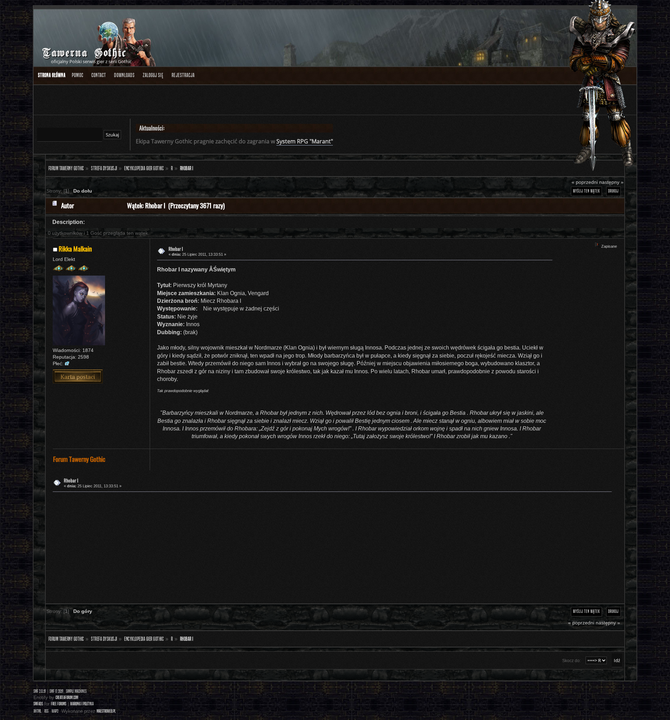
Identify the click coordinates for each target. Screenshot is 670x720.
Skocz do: (571, 660)
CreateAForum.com (66, 697)
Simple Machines (76, 691)
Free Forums (58, 703)
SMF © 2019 (56, 691)
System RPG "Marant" (304, 141)
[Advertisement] (262, 546)
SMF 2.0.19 (40, 691)
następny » (611, 182)
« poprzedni (585, 182)
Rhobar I (176, 249)
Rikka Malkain (75, 248)
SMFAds (38, 703)
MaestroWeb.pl (106, 711)
